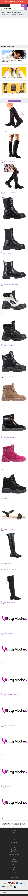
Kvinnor (14, 834)
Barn (14, 832)
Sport (14, 839)
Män (14, 837)
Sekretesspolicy (14, 849)
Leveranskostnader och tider (14, 857)
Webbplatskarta (14, 851)
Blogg (14, 867)
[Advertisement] (14, 31)
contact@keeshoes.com (14, 3)
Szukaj (24, 5)
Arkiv (14, 869)
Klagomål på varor (14, 861)
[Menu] (25, 8)
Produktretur (14, 859)
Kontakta (14, 844)
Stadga (14, 847)
